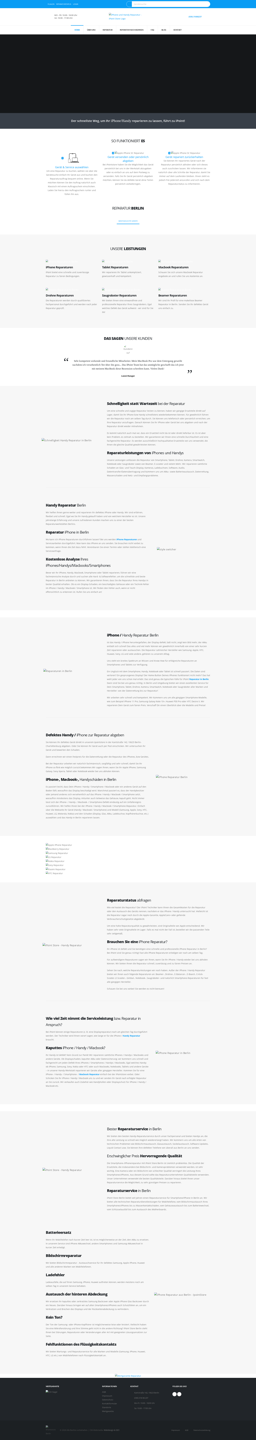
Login (75, 4)
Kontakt (177, 30)
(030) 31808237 (195, 16)
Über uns (91, 30)
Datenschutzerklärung (201, 1430)
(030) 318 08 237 (141, 1398)
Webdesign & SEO (111, 1430)
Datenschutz (107, 1399)
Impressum (107, 1396)
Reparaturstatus (63, 4)
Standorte (106, 1407)
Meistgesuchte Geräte (128, 221)
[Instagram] (179, 1394)
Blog (163, 30)
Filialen (50, 4)
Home (77, 30)
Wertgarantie (108, 1411)
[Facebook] (174, 1394)
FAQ (152, 30)
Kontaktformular (109, 1403)
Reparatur (108, 30)
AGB (104, 1392)
